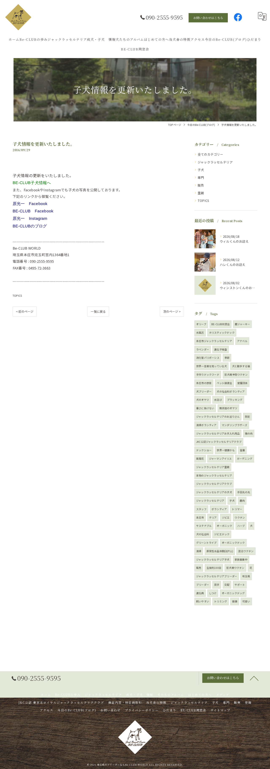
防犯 (247, 416)
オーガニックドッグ (233, 593)
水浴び (218, 399)
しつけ (213, 593)
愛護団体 (242, 383)
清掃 (198, 551)
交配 (227, 584)
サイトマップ (220, 710)
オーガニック (224, 525)
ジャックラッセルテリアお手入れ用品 (218, 433)
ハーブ (241, 525)
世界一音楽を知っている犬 (211, 366)
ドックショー (204, 450)
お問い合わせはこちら (208, 18)
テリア (213, 517)
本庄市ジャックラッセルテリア (214, 341)
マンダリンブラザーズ (234, 425)
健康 (234, 601)
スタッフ (201, 509)
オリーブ (201, 324)
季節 (227, 357)
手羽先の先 (243, 492)
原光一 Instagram (30, 218)
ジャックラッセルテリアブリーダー (216, 576)
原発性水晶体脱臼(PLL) (220, 551)
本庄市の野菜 (204, 383)
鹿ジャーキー (242, 324)
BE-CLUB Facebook (33, 211)
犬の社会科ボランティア (231, 391)
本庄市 (200, 517)
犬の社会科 (202, 534)
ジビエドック (222, 534)
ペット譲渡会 (224, 383)
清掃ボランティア (206, 425)
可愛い (246, 601)
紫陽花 (200, 458)
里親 (201, 193)
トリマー (237, 509)
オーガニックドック (233, 542)
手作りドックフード (207, 374)
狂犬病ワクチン (235, 567)
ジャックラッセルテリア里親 (213, 467)
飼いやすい (202, 601)
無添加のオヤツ (228, 408)
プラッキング (234, 399)
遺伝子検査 (220, 349)
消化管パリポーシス (207, 357)
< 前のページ (24, 311)
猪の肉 (249, 433)
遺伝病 (200, 593)
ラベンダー (202, 349)
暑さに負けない (205, 408)
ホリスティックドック (222, 332)
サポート (240, 584)
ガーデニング (244, 458)
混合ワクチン (246, 551)
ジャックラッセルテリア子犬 (213, 559)
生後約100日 (214, 567)
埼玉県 (246, 576)
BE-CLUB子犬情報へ (32, 183)
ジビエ (226, 517)
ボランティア (219, 509)
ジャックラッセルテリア (215, 162)
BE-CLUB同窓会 (220, 324)
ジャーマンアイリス (220, 458)
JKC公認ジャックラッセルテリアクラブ (219, 441)
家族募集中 (241, 559)
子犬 (201, 169)
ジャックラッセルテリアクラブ (214, 483)
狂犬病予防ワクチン (236, 374)
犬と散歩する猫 (241, 366)
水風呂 (200, 332)
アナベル (242, 341)
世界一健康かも (226, 450)
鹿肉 (242, 500)
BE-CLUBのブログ (30, 226)
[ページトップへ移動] (254, 678)
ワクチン (240, 517)
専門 (201, 177)
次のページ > (172, 311)
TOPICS (17, 295)
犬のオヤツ (202, 399)
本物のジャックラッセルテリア (214, 475)
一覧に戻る (98, 311)
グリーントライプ (206, 542)
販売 (201, 185)
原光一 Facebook (30, 203)
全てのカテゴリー (210, 154)
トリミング (220, 601)
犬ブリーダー (204, 391)
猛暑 (242, 450)
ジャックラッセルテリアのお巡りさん (218, 416)
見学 (216, 584)
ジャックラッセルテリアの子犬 (214, 492)
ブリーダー (202, 584)
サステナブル (204, 525)
